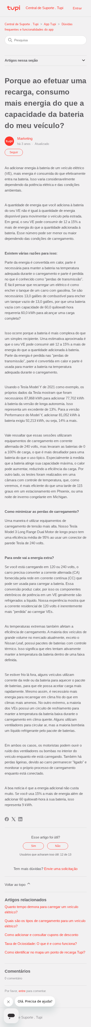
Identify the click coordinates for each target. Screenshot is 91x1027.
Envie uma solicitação (60, 869)
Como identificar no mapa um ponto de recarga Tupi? (45, 952)
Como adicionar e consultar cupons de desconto (41, 935)
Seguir (14, 152)
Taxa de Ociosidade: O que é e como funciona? (41, 944)
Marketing (24, 138)
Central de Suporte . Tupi (21, 24)
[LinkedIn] (20, 819)
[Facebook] (7, 819)
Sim (33, 846)
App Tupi (50, 24)
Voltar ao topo (15, 885)
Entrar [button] (77, 8)
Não (57, 846)
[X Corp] (13, 819)
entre (22, 991)
